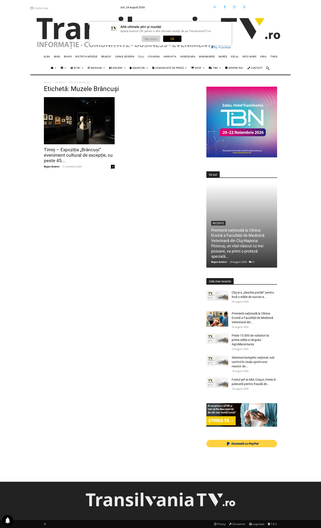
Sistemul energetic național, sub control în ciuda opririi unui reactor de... (253, 362)
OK (172, 39)
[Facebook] (224, 7)
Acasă (47, 82)
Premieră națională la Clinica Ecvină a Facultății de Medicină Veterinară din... (252, 318)
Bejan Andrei (51, 166)
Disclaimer (238, 524)
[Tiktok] (215, 7)
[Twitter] (244, 7)
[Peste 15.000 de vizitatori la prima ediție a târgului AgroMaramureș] (217, 338)
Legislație (258, 524)
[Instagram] (234, 7)
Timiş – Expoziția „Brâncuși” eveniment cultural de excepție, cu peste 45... (78, 155)
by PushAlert (223, 47)
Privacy (221, 524)
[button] (268, 68)
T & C (273, 524)
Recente (218, 223)
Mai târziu (151, 39)
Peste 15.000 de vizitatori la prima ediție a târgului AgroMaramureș (250, 340)
